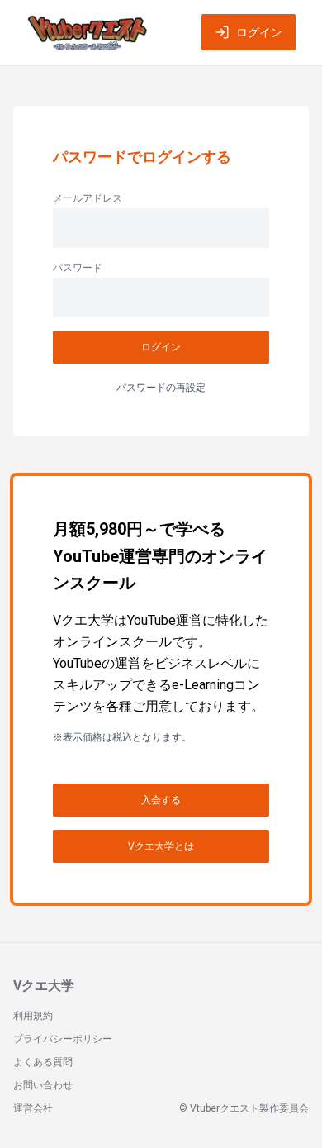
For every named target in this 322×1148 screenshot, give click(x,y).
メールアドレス (87, 198)
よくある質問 (43, 1062)
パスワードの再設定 (161, 387)
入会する (161, 800)
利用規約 (33, 1016)
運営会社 (33, 1108)
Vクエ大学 (43, 985)
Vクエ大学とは (161, 846)
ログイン (259, 32)
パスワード (77, 268)
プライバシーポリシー (62, 1039)
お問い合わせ (43, 1085)
